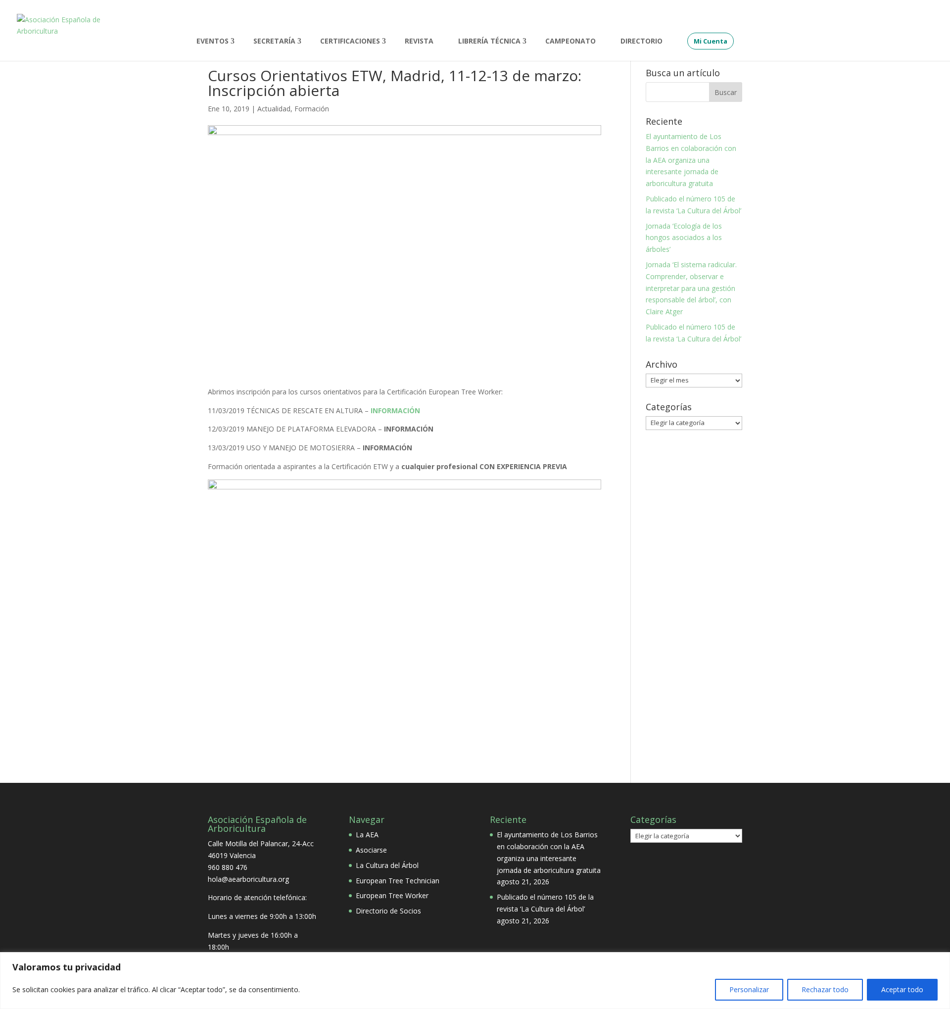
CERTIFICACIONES (350, 42)
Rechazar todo (825, 989)
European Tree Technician (397, 880)
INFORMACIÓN (395, 410)
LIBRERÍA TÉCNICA (489, 42)
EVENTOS (212, 42)
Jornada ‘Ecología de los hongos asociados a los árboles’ (684, 237)
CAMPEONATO (570, 42)
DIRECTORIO (641, 42)
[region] (475, 980)
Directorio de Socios (388, 910)
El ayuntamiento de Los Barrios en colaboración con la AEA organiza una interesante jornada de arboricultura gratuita (691, 160)
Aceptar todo (902, 989)
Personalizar (749, 989)
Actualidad (273, 108)
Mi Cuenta (710, 41)
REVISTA (419, 42)
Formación (311, 108)
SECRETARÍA (274, 42)
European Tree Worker (392, 895)
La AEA (367, 834)
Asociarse (371, 850)
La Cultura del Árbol (387, 865)
